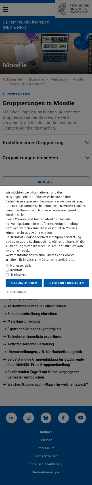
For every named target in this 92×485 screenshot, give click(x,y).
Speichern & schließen (66, 283)
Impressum (18, 292)
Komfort (16, 270)
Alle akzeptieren (24, 283)
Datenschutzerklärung (58, 259)
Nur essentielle (20, 265)
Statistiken (18, 274)
